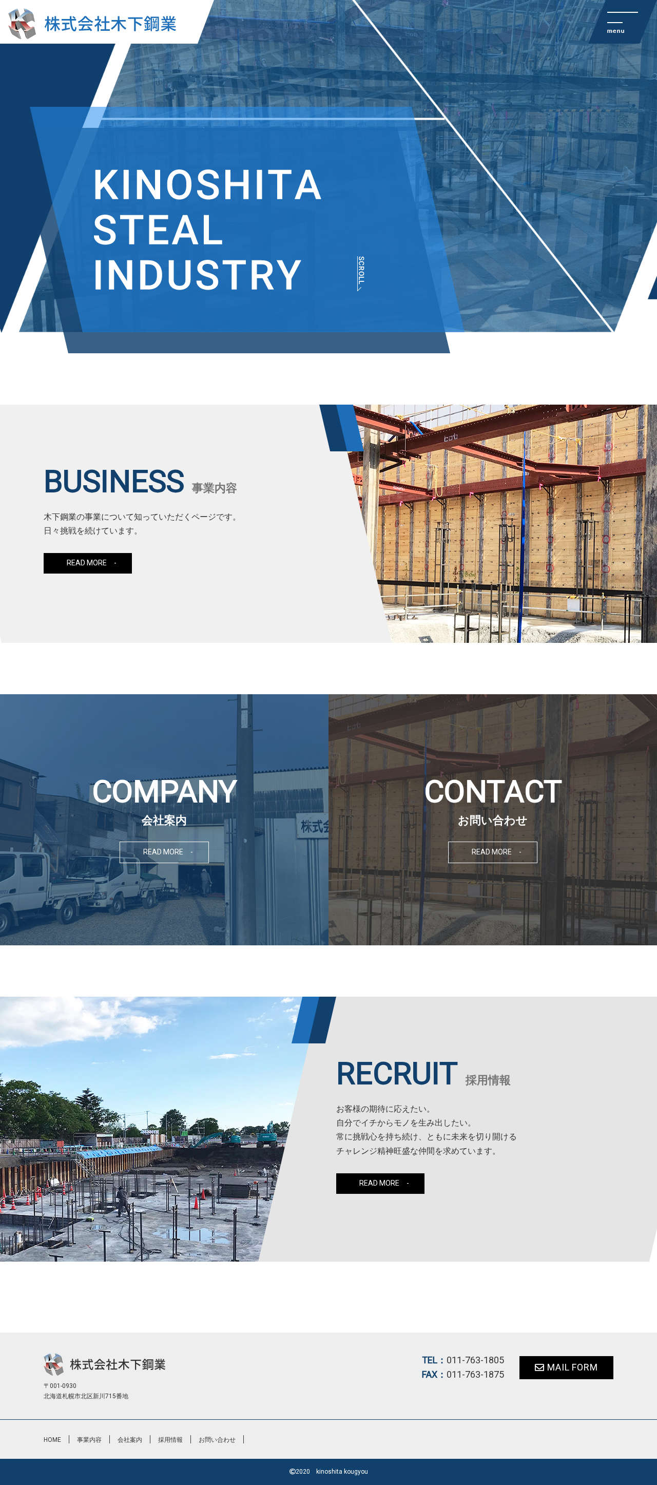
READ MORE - (92, 563)
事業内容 (89, 1439)
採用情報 (170, 1439)
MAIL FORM (572, 1367)
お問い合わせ (217, 1439)
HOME (52, 1439)
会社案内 (130, 1439)
